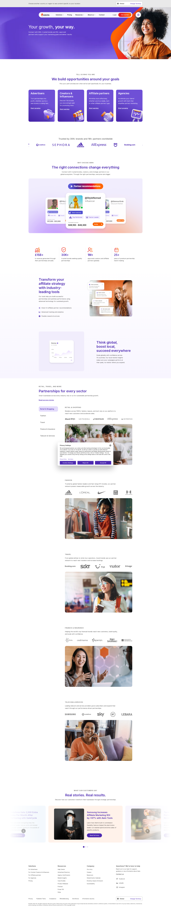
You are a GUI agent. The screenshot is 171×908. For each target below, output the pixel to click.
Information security (88, 898)
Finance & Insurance (47, 429)
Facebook (122, 879)
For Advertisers (32, 869)
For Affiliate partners (34, 875)
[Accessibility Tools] (138, 15)
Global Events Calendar (94, 878)
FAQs (59, 892)
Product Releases (63, 883)
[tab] (84, 847)
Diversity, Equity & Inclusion (95, 881)
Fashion (43, 416)
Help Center (61, 869)
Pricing (69, 15)
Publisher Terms (41, 898)
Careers (89, 872)
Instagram (122, 887)
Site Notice (75, 898)
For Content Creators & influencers (38, 872)
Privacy (30, 898)
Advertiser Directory (64, 872)
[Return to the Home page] (45, 15)
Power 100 (61, 889)
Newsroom (90, 875)
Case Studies (61, 881)
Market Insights (62, 878)
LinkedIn (121, 883)
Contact (102, 15)
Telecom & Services (47, 436)
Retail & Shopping (47, 409)
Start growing (35, 108)
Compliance (52, 898)
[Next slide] (147, 831)
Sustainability (91, 883)
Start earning (64, 109)
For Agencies (32, 878)
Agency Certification (64, 875)
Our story (89, 869)
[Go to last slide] (23, 831)
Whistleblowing (64, 898)
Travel (42, 422)
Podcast (60, 886)
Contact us (120, 874)
